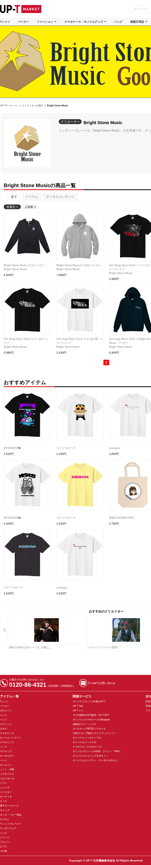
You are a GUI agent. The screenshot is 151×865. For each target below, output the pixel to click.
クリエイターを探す (32, 105)
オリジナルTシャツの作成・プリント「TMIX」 (97, 751)
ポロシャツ (6, 710)
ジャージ (4, 837)
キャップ (4, 810)
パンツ (3, 719)
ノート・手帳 (7, 769)
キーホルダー (7, 755)
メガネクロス (7, 774)
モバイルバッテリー (10, 737)
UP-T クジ (78, 710)
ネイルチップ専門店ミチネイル (89, 728)
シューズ (4, 787)
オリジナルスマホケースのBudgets (91, 719)
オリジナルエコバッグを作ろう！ (90, 755)
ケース (3, 801)
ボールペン (6, 765)
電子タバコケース (9, 805)
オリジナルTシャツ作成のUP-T (89, 701)
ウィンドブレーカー (10, 823)
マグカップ (6, 751)
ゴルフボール (7, 778)
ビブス (3, 846)
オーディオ (6, 796)
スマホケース (7, 733)
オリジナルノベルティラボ (87, 737)
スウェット (6, 724)
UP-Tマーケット (8, 105)
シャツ (3, 715)
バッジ (3, 760)
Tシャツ (5, 21)
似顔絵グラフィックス (84, 724)
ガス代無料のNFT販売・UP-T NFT (91, 715)
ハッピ (3, 833)
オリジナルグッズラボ (84, 742)
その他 (3, 851)
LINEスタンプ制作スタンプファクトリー (94, 733)
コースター (6, 792)
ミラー (3, 783)
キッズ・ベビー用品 (10, 814)
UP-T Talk (78, 706)
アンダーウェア (8, 828)
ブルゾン (4, 842)
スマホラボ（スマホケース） (88, 746)
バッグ (118, 21)
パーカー (23, 21)
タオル (3, 728)
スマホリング (7, 742)
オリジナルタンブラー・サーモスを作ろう (95, 760)
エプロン (4, 819)
